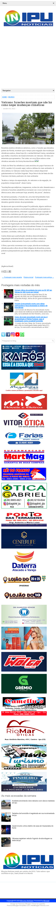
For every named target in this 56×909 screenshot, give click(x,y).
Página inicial (28, 277)
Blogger (46, 901)
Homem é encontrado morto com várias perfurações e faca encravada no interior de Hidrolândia (31, 306)
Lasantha (42, 904)
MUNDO (11, 97)
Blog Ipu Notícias (26, 901)
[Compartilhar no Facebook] (10, 271)
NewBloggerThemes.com (40, 905)
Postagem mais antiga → (44, 277)
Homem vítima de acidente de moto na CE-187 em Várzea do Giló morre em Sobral (33, 291)
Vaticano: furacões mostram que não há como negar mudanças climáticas (26, 103)
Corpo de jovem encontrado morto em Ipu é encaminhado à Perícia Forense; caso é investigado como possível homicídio (31, 319)
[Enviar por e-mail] (2, 271)
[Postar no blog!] (5, 271)
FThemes (21, 904)
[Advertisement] (28, 59)
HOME (4, 97)
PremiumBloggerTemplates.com (18, 905)
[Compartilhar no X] (7, 271)
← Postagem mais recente (12, 277)
